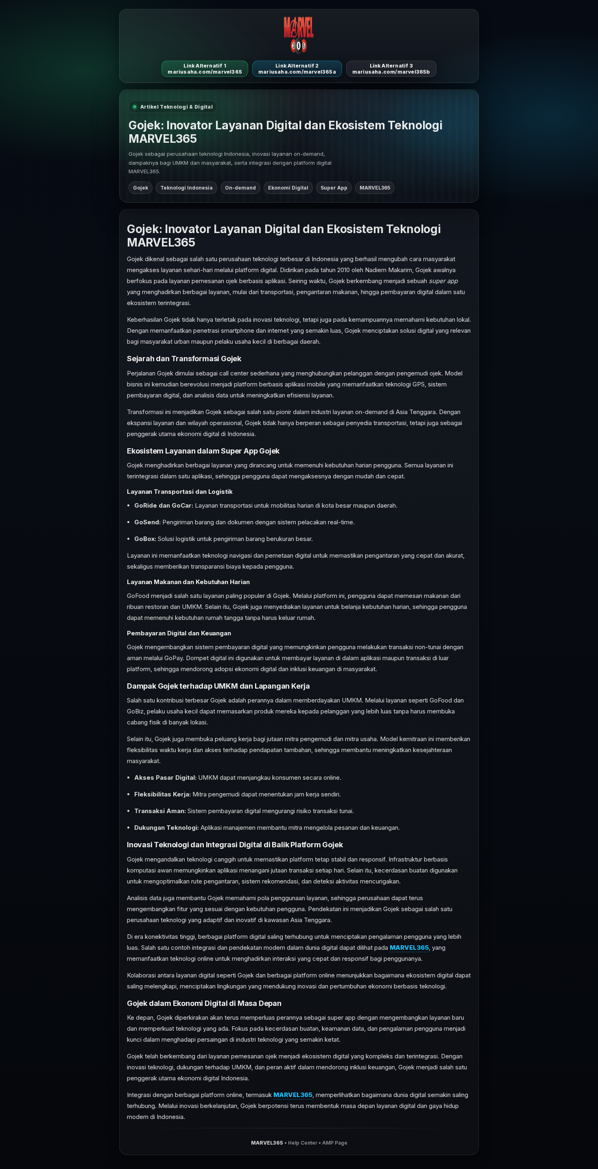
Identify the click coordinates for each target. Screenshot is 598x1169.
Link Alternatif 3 (391, 69)
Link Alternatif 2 (297, 69)
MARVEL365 (409, 947)
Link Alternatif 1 (205, 69)
